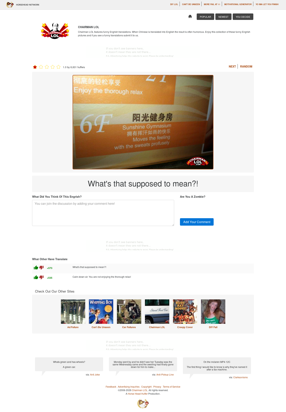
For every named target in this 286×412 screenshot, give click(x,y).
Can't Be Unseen (191, 4)
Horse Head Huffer (138, 393)
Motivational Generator (238, 4)
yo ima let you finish (267, 4)
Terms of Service (171, 386)
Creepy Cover (185, 327)
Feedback (111, 386)
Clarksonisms (240, 377)
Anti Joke (95, 374)
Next (232, 66)
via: (88, 374)
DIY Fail (213, 327)
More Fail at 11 (212, 4)
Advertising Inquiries (128, 386)
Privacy (157, 386)
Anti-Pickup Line (165, 374)
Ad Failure (73, 327)
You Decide (243, 16)
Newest (223, 16)
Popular (205, 16)
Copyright (146, 386)
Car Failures (129, 327)
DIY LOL (174, 4)
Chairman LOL (157, 327)
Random (246, 66)
